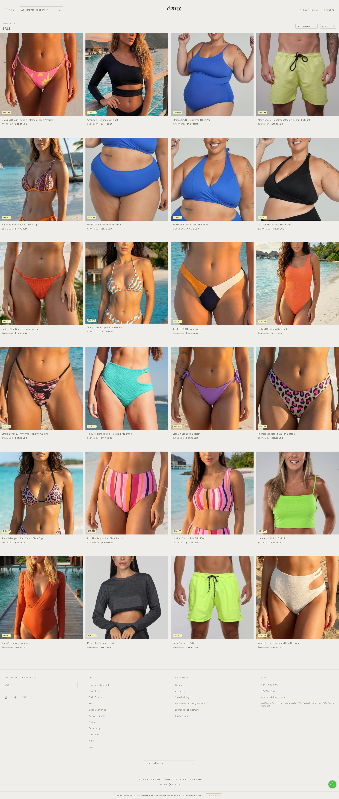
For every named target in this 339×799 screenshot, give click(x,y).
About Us (180, 691)
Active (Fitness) (97, 716)
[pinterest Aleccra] (24, 697)
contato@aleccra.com (273, 697)
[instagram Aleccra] (6, 697)
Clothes (93, 722)
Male (91, 740)
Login (306, 10)
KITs (91, 703)
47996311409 (268, 691)
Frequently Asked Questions (190, 703)
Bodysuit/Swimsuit (99, 685)
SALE (91, 747)
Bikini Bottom (96, 697)
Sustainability (182, 697)
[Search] (60, 10)
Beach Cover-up (97, 709)
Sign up (314, 10)
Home (5, 24)
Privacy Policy (182, 716)
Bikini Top (94, 691)
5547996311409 (269, 684)
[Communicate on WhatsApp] (332, 784)
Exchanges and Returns (187, 709)
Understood (214, 795)
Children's (94, 734)
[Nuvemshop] (170, 784)
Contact (179, 685)
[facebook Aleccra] (15, 697)
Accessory (94, 728)
